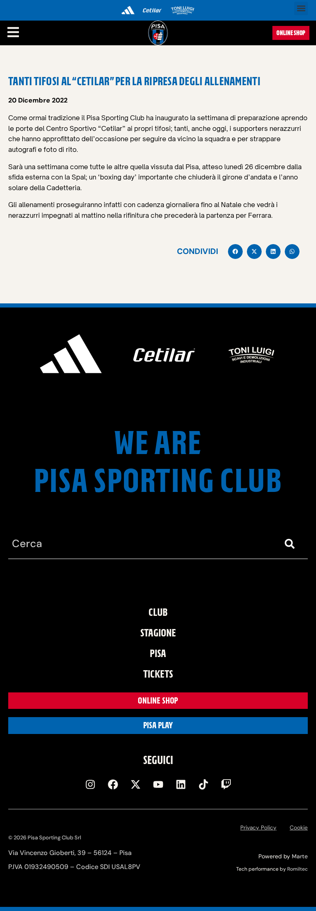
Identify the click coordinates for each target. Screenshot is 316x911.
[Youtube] (158, 784)
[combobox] (141, 544)
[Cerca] (291, 544)
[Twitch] (226, 784)
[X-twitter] (135, 784)
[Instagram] (90, 784)
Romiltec (297, 869)
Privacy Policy (258, 827)
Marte (300, 856)
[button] (301, 8)
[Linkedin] (180, 784)
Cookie (299, 827)
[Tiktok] (203, 784)
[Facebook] (112, 784)
